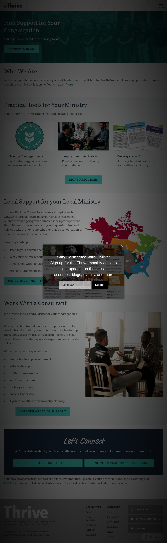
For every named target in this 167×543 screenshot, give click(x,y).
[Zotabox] (122, 296)
